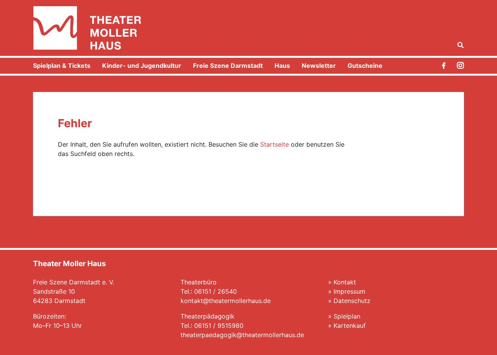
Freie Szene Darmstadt (228, 65)
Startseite (274, 144)
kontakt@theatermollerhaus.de (226, 301)
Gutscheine (365, 65)
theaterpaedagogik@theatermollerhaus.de (242, 335)
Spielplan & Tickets (61, 65)
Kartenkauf (350, 325)
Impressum (349, 291)
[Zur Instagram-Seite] (460, 66)
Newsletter (319, 65)
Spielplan (347, 316)
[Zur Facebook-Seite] (443, 65)
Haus (282, 65)
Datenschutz (352, 301)
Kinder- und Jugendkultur (141, 65)
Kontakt (345, 282)
